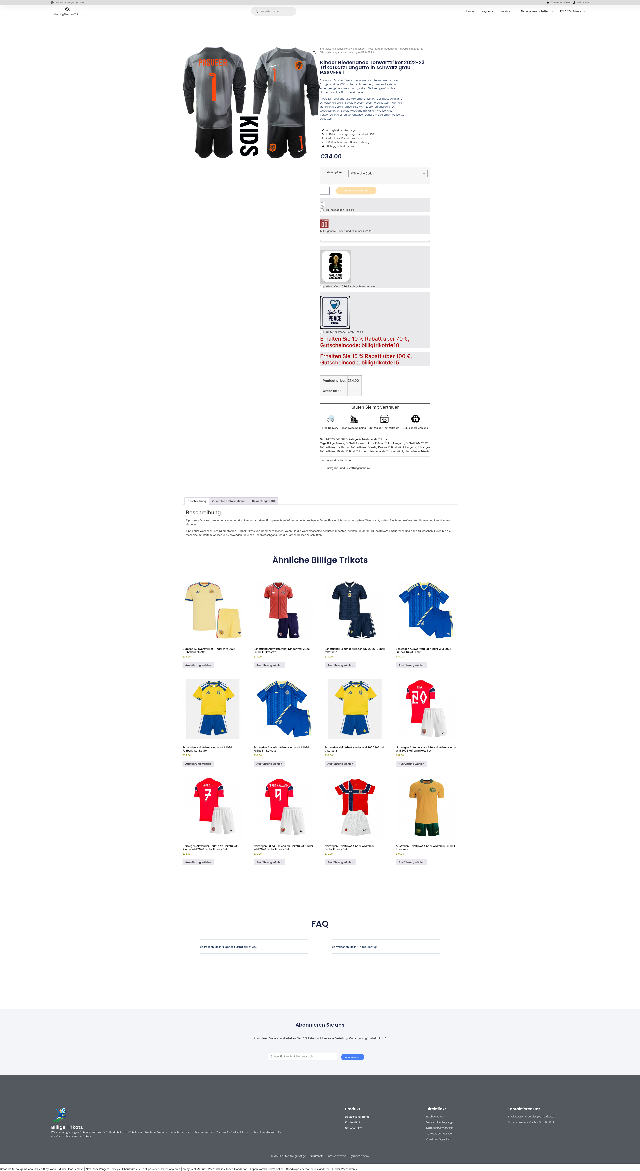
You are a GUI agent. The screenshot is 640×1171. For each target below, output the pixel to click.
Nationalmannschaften (535, 11)
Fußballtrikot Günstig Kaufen (369, 447)
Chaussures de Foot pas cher (140, 1169)
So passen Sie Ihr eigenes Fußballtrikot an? (228, 947)
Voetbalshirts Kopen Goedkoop (228, 1169)
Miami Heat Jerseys (70, 1169)
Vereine (505, 11)
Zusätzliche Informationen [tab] (229, 501)
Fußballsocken (340, 209)
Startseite (325, 48)
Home (470, 11)
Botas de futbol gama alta (16, 1169)
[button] (314, 53)
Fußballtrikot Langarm (402, 447)
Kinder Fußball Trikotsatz (353, 451)
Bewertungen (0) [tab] (263, 501)
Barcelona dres (170, 1169)
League (485, 11)
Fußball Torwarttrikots (360, 443)
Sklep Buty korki (45, 1169)
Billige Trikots (335, 443)
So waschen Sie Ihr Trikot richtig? (355, 947)
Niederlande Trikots (362, 48)
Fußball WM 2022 (417, 443)
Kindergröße (334, 172)
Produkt (352, 1109)
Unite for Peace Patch (345, 332)
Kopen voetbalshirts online (267, 1169)
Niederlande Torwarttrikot (386, 451)
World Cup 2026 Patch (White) (350, 286)
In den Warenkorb (356, 190)
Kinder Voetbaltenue (345, 1169)
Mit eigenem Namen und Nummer (346, 231)
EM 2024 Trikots (570, 11)
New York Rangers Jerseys (103, 1169)
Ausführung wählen (198, 665)
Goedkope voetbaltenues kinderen (308, 1169)
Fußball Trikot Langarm (389, 443)
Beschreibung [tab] (197, 501)
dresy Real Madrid (194, 1169)
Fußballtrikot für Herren (335, 447)
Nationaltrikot (340, 48)
